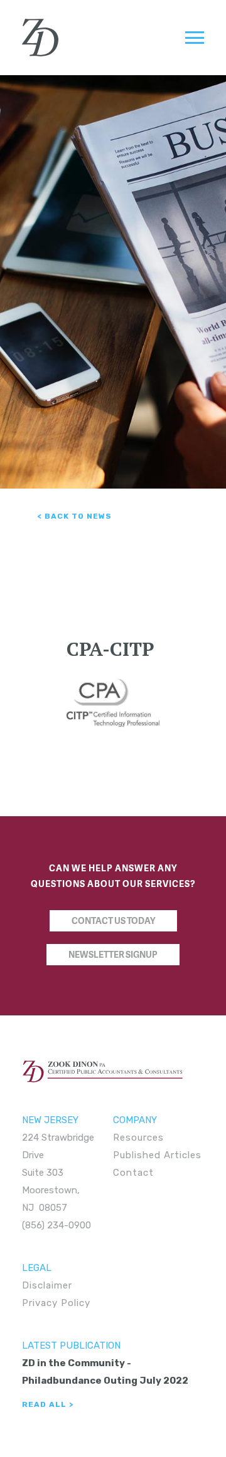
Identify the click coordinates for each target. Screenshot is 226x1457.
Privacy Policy (56, 1303)
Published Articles (157, 1155)
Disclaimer (47, 1285)
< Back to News (75, 516)
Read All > (47, 1404)
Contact (133, 1172)
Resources (138, 1137)
